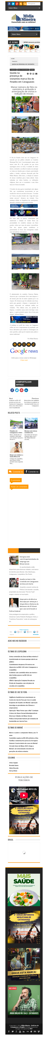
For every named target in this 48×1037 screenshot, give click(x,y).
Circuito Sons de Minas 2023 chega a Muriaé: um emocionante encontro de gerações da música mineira (21, 748)
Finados (14, 61)
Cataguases (13, 69)
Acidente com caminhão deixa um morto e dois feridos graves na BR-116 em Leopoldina (23, 675)
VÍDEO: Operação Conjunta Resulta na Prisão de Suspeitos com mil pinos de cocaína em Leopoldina (22, 683)
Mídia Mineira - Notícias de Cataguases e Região (24, 1026)
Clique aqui (24, 360)
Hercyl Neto (13, 771)
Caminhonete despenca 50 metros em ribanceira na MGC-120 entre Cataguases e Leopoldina (23, 667)
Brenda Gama (13, 765)
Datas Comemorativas (23, 69)
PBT (31, 1029)
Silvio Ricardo (13, 768)
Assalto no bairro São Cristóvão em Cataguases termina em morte (29, 581)
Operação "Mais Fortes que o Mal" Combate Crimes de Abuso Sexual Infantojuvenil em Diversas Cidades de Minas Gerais (23, 713)
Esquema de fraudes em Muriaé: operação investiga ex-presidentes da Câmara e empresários (23, 705)
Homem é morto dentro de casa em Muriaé (23, 743)
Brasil (10, 839)
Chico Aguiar (13, 763)
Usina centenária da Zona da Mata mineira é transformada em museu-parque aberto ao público (23, 659)
